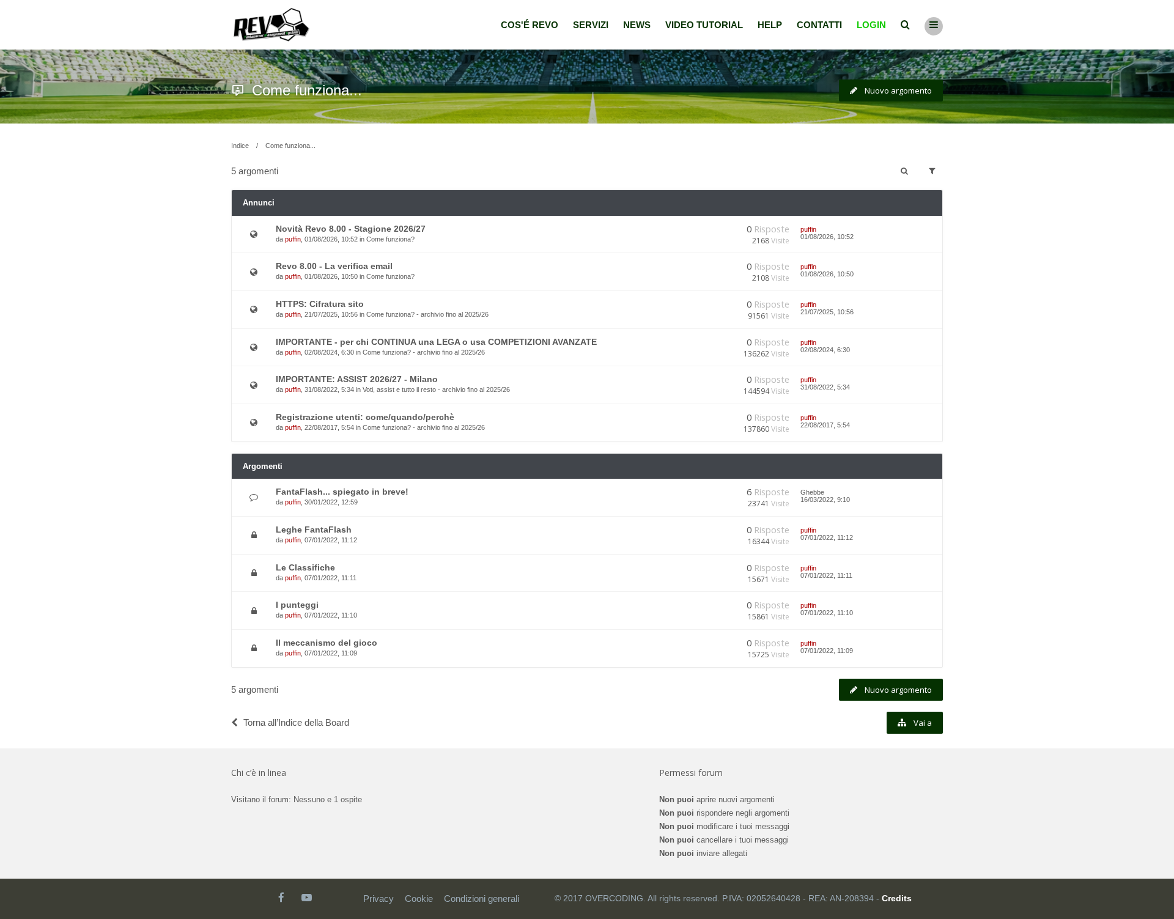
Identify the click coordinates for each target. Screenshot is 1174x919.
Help (770, 25)
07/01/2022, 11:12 (826, 537)
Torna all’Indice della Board (296, 722)
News (637, 25)
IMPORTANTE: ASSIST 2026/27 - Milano (357, 379)
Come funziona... (307, 90)
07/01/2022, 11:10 (826, 612)
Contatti (819, 25)
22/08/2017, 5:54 (825, 425)
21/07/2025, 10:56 (827, 312)
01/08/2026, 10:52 (827, 236)
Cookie (419, 898)
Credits (897, 898)
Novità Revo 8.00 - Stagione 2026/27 (351, 229)
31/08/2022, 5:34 (825, 387)
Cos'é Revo (529, 25)
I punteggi (297, 605)
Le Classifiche (305, 567)
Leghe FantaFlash (314, 529)
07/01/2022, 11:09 (826, 650)
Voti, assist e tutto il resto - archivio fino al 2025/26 (436, 389)
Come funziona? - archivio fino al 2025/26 (427, 314)
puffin (293, 239)
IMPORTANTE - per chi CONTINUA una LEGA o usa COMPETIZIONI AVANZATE (436, 342)
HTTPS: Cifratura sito (320, 304)
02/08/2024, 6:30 (825, 349)
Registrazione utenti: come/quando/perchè (365, 417)
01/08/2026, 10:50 (827, 274)
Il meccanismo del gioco (326, 643)
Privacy (378, 898)
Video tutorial (704, 25)
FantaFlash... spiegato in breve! (342, 491)
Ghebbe (812, 492)
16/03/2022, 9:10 (825, 499)
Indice (240, 145)
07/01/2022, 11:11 (826, 575)
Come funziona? (390, 239)
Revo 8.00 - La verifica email (334, 266)
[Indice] (271, 24)
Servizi (590, 25)
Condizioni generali (481, 898)
